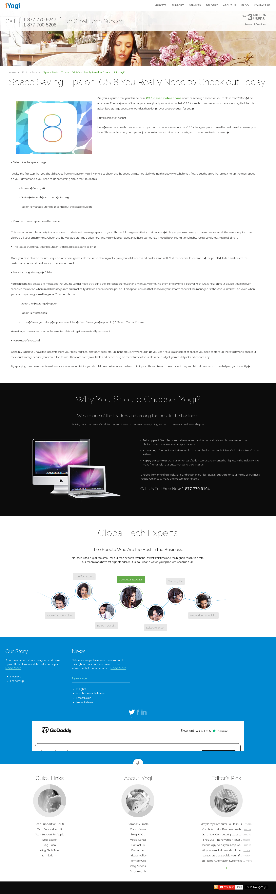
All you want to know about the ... (226, 850)
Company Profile (138, 824)
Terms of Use (138, 860)
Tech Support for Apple (49, 834)
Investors (15, 676)
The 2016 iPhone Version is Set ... (226, 839)
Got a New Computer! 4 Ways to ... (226, 834)
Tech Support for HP (49, 829)
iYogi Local (50, 845)
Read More (13, 668)
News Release (84, 702)
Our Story (16, 651)
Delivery (212, 5)
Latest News (83, 697)
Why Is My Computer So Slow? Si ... (226, 824)
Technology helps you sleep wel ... (226, 845)
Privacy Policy (138, 855)
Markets (160, 5)
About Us (229, 5)
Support (178, 5)
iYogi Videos (138, 866)
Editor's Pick (226, 778)
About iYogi (138, 778)
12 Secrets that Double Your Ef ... (226, 855)
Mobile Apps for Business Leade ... (226, 829)
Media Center (138, 839)
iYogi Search (49, 839)
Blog (245, 5)
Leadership (17, 680)
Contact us (262, 5)
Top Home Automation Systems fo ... (226, 860)
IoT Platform (49, 855)
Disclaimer (137, 850)
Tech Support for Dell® (49, 824)
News (78, 651)
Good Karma (138, 829)
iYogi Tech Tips (49, 850)
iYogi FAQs (138, 834)
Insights (81, 689)
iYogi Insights (138, 871)
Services (195, 5)
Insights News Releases (90, 693)
